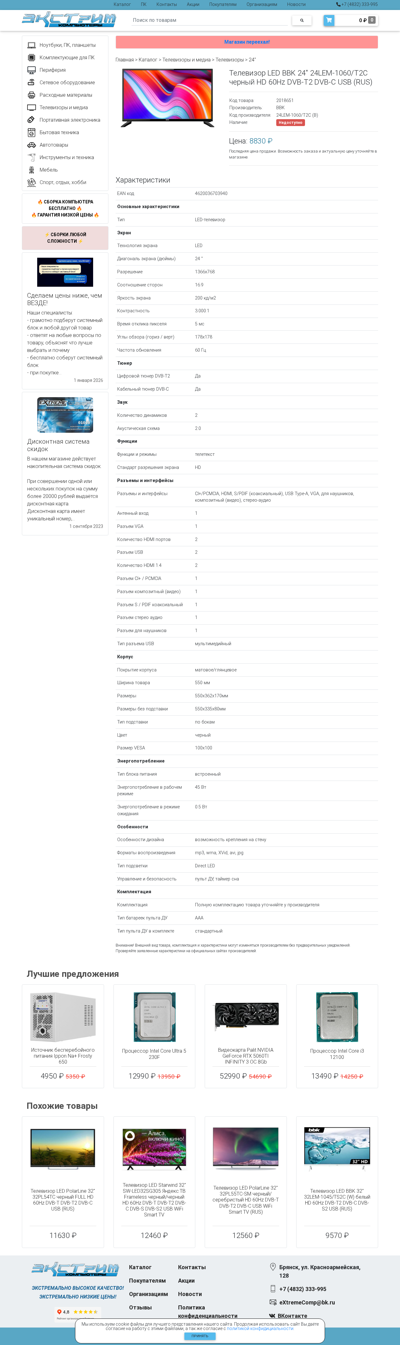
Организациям (262, 4)
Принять (200, 1336)
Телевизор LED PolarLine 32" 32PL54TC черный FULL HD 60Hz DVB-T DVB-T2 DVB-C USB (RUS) (63, 1200)
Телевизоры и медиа (186, 60)
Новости (296, 4)
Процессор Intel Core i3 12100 (337, 1054)
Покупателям (223, 4)
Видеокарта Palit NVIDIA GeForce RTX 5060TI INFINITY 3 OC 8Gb (245, 1056)
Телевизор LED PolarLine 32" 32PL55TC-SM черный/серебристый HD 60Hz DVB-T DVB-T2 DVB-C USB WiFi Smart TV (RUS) (245, 1200)
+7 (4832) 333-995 (359, 4)
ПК (144, 4)
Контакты (167, 4)
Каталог (122, 4)
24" (252, 60)
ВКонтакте (292, 1316)
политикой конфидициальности (260, 1328)
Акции (193, 4)
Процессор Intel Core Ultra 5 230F (154, 1054)
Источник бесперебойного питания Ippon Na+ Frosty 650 (63, 1056)
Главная (125, 60)
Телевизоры (230, 60)
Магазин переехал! (247, 42)
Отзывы (140, 1307)
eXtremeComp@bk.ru (307, 1302)
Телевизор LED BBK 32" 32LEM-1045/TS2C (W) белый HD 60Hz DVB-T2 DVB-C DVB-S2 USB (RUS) (337, 1200)
